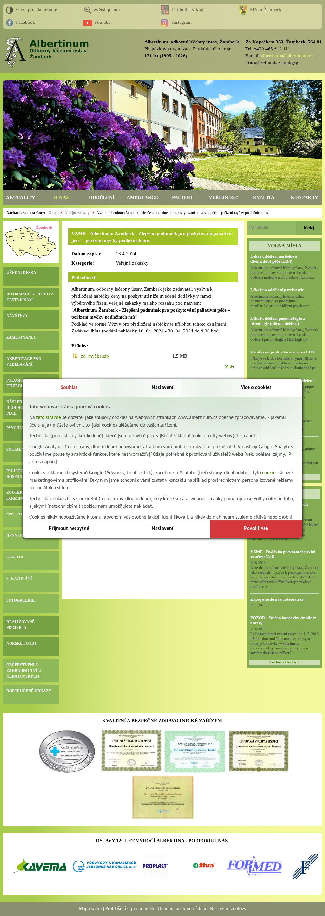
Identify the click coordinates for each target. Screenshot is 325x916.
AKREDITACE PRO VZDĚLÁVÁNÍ (23, 362)
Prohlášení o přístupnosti (129, 908)
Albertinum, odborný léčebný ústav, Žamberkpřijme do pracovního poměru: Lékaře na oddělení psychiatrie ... (282, 301)
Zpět (230, 366)
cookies (269, 472)
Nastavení (162, 387)
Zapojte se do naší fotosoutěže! (277, 599)
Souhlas (69, 387)
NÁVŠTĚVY (17, 315)
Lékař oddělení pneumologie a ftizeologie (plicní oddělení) (277, 321)
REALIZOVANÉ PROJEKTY (20, 625)
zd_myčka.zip (95, 355)
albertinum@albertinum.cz (287, 55)
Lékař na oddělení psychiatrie (277, 289)
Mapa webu (90, 908)
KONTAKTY (304, 197)
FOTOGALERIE (20, 600)
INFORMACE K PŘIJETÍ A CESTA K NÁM (30, 297)
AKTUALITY (20, 197)
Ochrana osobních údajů (182, 908)
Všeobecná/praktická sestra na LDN (282, 352)
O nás (53, 212)
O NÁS (61, 197)
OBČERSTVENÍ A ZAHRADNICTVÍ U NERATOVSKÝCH (23, 671)
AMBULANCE (142, 197)
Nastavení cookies (228, 908)
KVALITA (264, 197)
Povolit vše (256, 528)
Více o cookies (256, 387)
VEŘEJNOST (223, 197)
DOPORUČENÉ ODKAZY (28, 691)
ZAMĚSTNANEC (21, 337)
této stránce (48, 417)
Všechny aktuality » (284, 662)
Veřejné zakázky (77, 212)
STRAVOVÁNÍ (19, 579)
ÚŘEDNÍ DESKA (21, 272)
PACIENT (182, 197)
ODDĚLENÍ (102, 197)
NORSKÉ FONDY (21, 643)
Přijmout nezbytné (69, 528)
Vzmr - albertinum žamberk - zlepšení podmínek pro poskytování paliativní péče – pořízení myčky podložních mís (182, 212)
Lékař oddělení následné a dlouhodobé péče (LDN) (273, 259)
